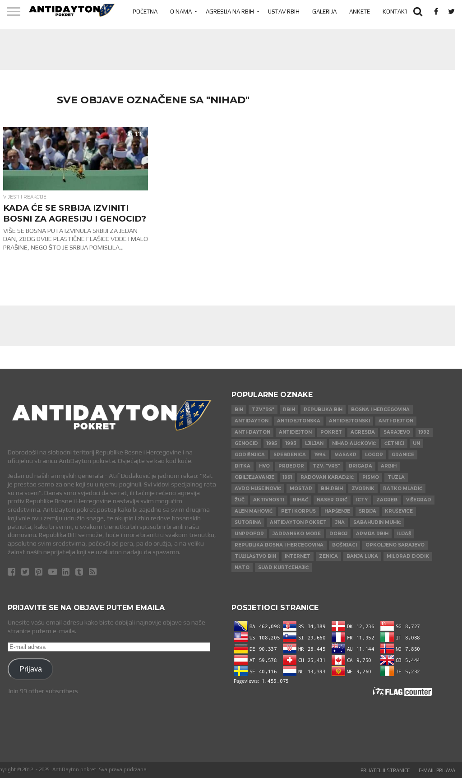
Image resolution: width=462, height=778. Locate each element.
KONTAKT (395, 11)
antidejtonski (349, 421)
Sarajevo (396, 432)
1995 (272, 443)
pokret (331, 432)
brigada (360, 466)
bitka (242, 466)
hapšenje (337, 511)
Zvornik (362, 488)
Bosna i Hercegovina (380, 409)
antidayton (251, 421)
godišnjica (250, 455)
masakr (345, 455)
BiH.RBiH (332, 488)
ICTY (362, 500)
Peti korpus (298, 511)
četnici (394, 443)
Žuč (240, 500)
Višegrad (418, 500)
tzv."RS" (263, 409)
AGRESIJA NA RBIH (230, 11)
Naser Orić (332, 500)
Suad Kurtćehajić (283, 567)
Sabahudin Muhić (377, 522)
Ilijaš (404, 534)
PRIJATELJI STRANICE (385, 770)
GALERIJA (324, 11)
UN (416, 443)
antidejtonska (298, 421)
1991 (287, 477)
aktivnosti (268, 500)
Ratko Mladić (402, 488)
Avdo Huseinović (258, 488)
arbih (389, 466)
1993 (291, 443)
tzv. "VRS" (326, 466)
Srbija (367, 511)
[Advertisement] (224, 49)
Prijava (30, 669)
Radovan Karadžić (327, 477)
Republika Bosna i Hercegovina (279, 545)
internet (297, 556)
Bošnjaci (344, 545)
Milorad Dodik (408, 556)
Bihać (300, 500)
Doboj (338, 534)
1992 (424, 432)
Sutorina (248, 522)
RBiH (289, 409)
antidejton (295, 432)
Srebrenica (289, 455)
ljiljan (314, 443)
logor (374, 455)
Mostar (301, 488)
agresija (363, 432)
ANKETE (359, 11)
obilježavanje (254, 477)
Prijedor (291, 466)
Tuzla (396, 477)
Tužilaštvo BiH (255, 556)
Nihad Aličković (354, 443)
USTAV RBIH (284, 11)
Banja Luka (362, 556)
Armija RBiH (372, 534)
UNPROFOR (249, 534)
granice (403, 455)
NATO (242, 567)
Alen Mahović (254, 511)
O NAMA (181, 11)
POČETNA (145, 11)
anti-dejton (396, 421)
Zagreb (386, 500)
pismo (370, 477)
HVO (264, 466)
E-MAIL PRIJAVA (437, 770)
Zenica (328, 556)
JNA (340, 522)
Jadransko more (297, 534)
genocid (246, 443)
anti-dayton (252, 432)
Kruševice (399, 511)
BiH (239, 409)
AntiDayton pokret (298, 522)
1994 (320, 455)
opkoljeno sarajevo (395, 545)
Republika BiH (323, 409)
